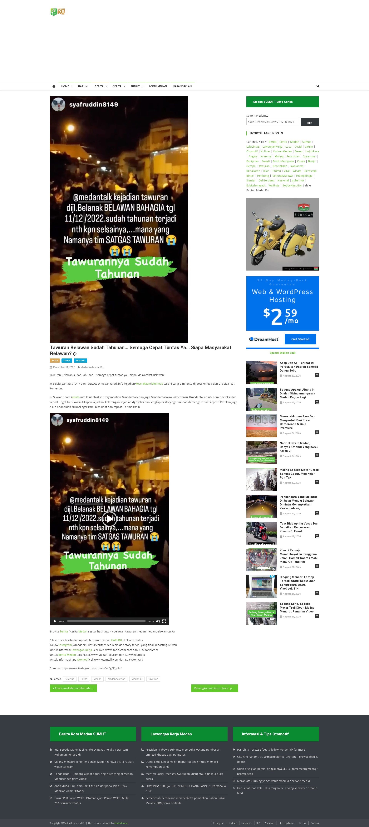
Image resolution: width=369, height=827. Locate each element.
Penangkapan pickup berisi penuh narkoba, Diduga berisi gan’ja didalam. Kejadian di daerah (216, 688)
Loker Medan (158, 86)
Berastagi (310, 171)
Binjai (250, 175)
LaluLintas (252, 146)
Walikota (273, 185)
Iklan (266, 171)
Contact (315, 823)
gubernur (298, 180)
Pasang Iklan (182, 86)
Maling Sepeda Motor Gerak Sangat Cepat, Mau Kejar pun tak (299, 473)
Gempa (251, 166)
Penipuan (252, 161)
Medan (82, 631)
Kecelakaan (280, 166)
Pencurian (293, 156)
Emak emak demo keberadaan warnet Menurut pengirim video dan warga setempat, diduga (76, 688)
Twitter (233, 823)
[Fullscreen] (164, 621)
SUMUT (135, 86)
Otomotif (82, 659)
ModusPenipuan (283, 161)
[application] (109, 519)
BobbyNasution (292, 185)
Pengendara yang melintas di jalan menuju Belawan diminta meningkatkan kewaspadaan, (298, 502)
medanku (80, 360)
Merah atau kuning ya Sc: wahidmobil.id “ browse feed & (273, 781)
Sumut (306, 142)
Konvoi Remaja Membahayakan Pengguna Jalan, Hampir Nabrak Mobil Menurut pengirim (299, 556)
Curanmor (309, 156)
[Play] (55, 621)
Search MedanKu (257, 115)
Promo (277, 171)
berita (55, 360)
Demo (298, 151)
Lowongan (78, 650)
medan (66, 360)
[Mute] (158, 621)
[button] (109, 519)
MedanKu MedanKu (92, 367)
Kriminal (266, 156)
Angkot (253, 156)
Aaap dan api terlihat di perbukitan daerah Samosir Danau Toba (299, 366)
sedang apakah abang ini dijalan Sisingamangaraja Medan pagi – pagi (297, 393)
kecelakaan (143, 383)
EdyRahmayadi (255, 185)
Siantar (251, 180)
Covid (298, 146)
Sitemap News (286, 823)
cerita (75, 397)
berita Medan (67, 655)
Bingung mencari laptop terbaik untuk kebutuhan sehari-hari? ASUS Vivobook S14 (297, 582)
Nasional (283, 180)
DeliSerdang (266, 180)
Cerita (117, 86)
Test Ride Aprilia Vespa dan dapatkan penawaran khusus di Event (299, 527)
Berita (99, 86)
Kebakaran (253, 171)
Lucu (288, 146)
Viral (287, 171)
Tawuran (153, 679)
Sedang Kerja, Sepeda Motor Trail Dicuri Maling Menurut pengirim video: (297, 607)
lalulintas (157, 383)
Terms (302, 823)
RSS (258, 823)
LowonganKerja (272, 146)
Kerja (88, 650)
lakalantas (296, 166)
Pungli (266, 161)
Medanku (136, 679)
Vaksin (309, 146)
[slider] (106, 621)
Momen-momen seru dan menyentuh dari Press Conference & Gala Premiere (297, 422)
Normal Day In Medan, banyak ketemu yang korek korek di (299, 447)
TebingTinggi (304, 175)
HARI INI (116, 640)
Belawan (69, 679)
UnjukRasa (312, 151)
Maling (279, 156)
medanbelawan (116, 679)
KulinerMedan (282, 151)
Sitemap (269, 823)
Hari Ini (83, 86)
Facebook (246, 823)
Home (65, 86)
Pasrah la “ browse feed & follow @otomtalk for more (271, 749)
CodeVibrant (121, 823)
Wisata (297, 171)
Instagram (65, 645)
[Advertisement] (184, 53)
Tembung (263, 175)
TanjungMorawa (282, 175)
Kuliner (265, 151)
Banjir (312, 161)
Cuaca (301, 161)
